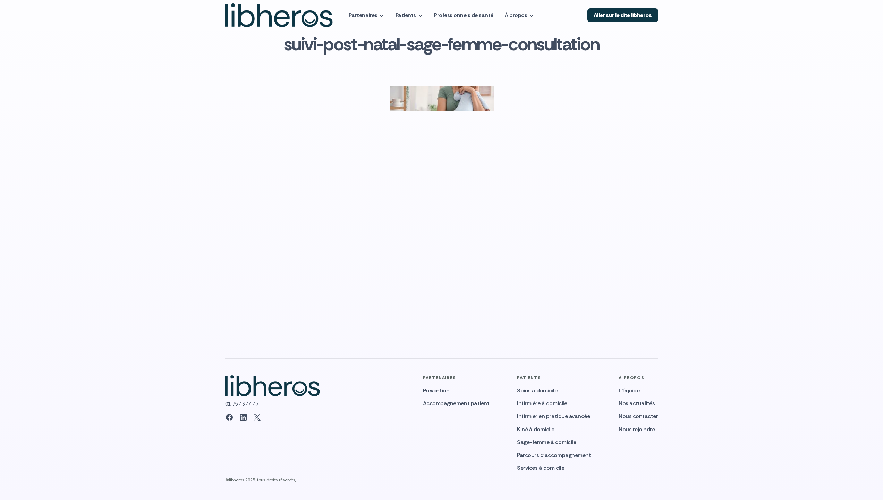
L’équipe (629, 390)
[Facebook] (229, 417)
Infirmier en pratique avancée (553, 416)
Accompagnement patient (456, 403)
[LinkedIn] (243, 417)
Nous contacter (638, 416)
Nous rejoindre (637, 429)
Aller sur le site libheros (623, 15)
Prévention (436, 390)
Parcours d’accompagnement (554, 455)
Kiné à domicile (535, 429)
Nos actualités (637, 403)
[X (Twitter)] (257, 417)
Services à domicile (540, 468)
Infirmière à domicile (542, 403)
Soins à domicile (537, 390)
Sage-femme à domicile (546, 442)
